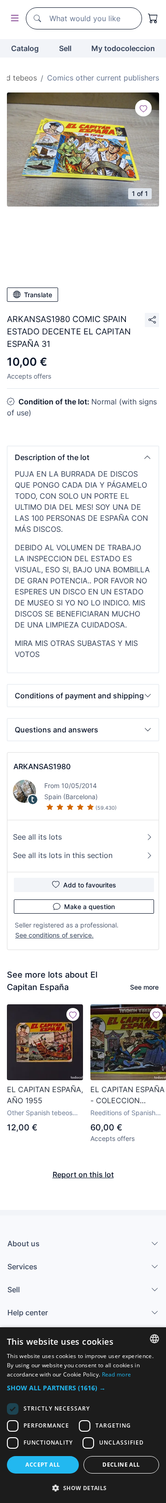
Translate (38, 295)
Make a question (89, 906)
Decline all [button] (121, 1464)
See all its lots (37, 836)
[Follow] (143, 108)
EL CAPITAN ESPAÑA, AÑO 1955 (45, 1095)
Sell (65, 48)
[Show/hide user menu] (13, 19)
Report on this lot (83, 1174)
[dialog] (83, 1415)
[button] (83, 457)
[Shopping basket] (153, 18)
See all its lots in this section (63, 855)
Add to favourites (89, 885)
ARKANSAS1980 (42, 766)
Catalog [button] (25, 48)
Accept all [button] (42, 1464)
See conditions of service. (54, 935)
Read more (116, 1374)
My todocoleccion (123, 48)
